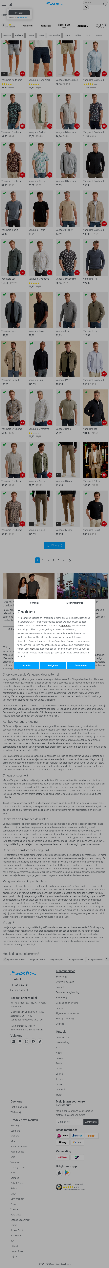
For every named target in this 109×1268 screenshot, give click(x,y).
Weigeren (53, 665)
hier (32, 648)
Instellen (26, 665)
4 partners (65, 625)
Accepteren (81, 665)
